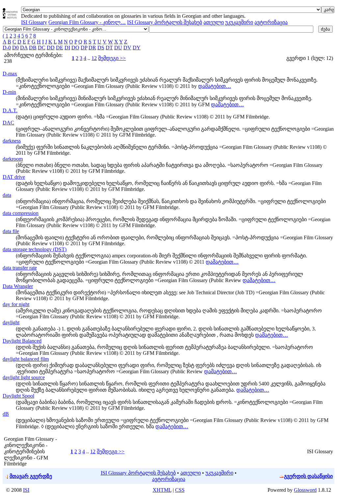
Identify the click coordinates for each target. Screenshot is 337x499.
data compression (21, 213)
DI (67, 47)
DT (109, 47)
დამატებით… (214, 86)
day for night (16, 304)
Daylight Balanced (22, 341)
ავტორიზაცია (271, 22)
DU (118, 47)
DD (51, 47)
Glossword (305, 490)
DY (137, 47)
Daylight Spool (18, 396)
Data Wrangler (18, 286)
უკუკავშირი (239, 22)
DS (100, 47)
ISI (26, 490)
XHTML (162, 490)
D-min (9, 92)
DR (92, 47)
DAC (8, 122)
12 (94, 58)
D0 (15, 47)
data (7, 195)
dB (6, 414)
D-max (10, 73)
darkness (12, 141)
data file (11, 231)
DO (75, 47)
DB (33, 47)
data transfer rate (20, 268)
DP (84, 47)
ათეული (213, 22)
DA (24, 47)
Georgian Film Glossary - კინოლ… (87, 22)
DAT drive (14, 177)
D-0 (7, 47)
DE (59, 47)
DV (127, 47)
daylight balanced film (26, 359)
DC (41, 47)
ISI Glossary (34, 22)
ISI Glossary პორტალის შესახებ (164, 22)
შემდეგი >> (112, 58)
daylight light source (24, 377)
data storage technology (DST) (34, 249)
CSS (180, 490)
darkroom (13, 159)
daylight (11, 322)
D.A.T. (10, 110)
